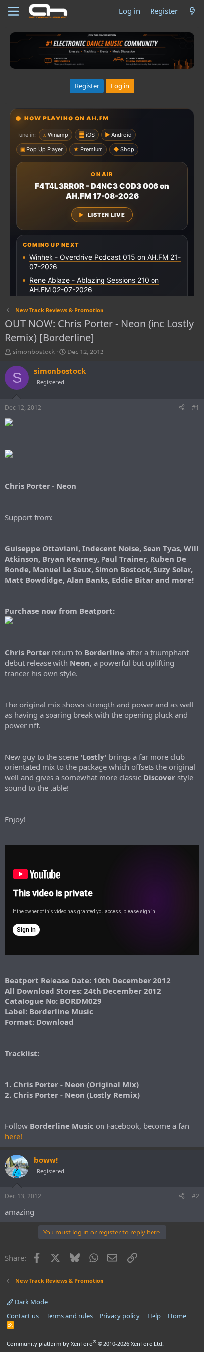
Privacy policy (120, 1315)
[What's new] (192, 11)
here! (13, 1136)
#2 (195, 1196)
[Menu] (13, 11)
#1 (195, 407)
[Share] (181, 407)
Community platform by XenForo (85, 1343)
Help (154, 1315)
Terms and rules (69, 1315)
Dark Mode (30, 1301)
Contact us (23, 1315)
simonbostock (34, 351)
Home (177, 1315)
